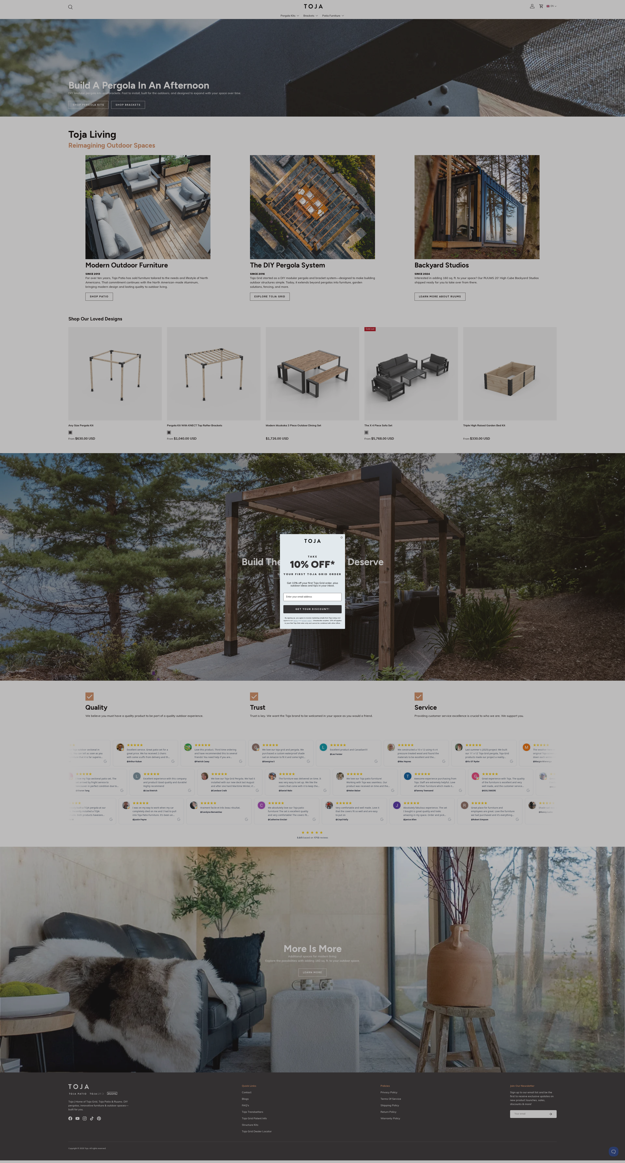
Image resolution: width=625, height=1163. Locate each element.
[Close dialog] (341, 537)
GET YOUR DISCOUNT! (312, 609)
